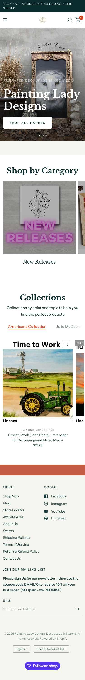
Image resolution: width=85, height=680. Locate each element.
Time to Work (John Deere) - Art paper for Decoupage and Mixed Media (37, 437)
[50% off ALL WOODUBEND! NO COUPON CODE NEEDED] (42, 6)
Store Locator (13, 510)
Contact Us (12, 558)
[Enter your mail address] (77, 609)
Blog (6, 503)
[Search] (70, 20)
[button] (27, 123)
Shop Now (11, 496)
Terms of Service (16, 544)
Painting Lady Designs (38, 430)
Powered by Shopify (53, 638)
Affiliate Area (13, 517)
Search (8, 531)
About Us (10, 524)
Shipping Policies (16, 537)
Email (7, 600)
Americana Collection (27, 326)
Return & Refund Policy (21, 551)
